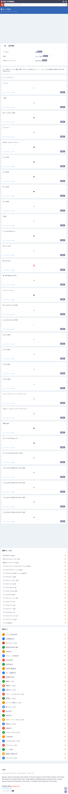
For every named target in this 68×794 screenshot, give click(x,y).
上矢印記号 (9, 660)
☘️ (3, 758)
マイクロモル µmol (9, 594)
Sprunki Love (20, 781)
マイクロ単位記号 (11, 634)
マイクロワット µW (9, 609)
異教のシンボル (11, 685)
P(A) (3, 715)
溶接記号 (9, 728)
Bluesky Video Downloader (11, 777)
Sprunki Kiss (12, 781)
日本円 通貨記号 (11, 668)
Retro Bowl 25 (7, 779)
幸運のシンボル (11, 698)
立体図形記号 (10, 639)
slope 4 (23, 779)
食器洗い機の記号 (11, 754)
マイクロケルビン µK (9, 587)
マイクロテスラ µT (9, 601)
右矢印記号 (9, 664)
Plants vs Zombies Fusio (33, 781)
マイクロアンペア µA (9, 619)
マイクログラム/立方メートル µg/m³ (14, 573)
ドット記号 (9, 749)
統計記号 (9, 715)
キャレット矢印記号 (12, 656)
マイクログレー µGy (9, 577)
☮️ (3, 745)
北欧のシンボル (11, 690)
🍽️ (3, 754)
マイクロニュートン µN (10, 598)
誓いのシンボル (11, 707)
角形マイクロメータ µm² (11, 562)
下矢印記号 (9, 737)
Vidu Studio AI (25, 777)
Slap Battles (31, 779)
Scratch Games (36, 777)
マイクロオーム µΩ (9, 605)
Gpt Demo (14, 773)
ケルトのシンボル (11, 758)
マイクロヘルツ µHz (9, 584)
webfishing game (40, 779)
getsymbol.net (15, 786)
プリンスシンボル (11, 745)
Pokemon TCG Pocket (49, 781)
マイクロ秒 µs (7, 623)
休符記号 (9, 651)
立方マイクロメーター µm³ (11, 559)
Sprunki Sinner (52, 779)
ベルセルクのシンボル (13, 741)
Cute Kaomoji (6, 773)
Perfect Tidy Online (57, 777)
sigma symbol (22, 773)
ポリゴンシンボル (12, 11)
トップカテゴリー (9, 77)
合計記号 (9, 711)
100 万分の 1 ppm (8, 555)
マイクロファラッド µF (10, 616)
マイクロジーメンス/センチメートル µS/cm (17, 566)
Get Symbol (9, 2)
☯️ (3, 685)
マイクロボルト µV (9, 612)
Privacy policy (7, 788)
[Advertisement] (34, 29)
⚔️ (3, 732)
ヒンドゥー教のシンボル (13, 703)
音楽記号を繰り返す (12, 647)
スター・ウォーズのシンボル (15, 720)
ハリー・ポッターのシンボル (15, 694)
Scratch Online (46, 777)
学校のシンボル (11, 724)
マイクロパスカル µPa (10, 591)
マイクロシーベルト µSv (11, 580)
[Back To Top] (65, 791)
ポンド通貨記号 (11, 673)
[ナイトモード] (65, 788)
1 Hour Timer (30, 773)
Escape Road (16, 779)
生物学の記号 (10, 677)
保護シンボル (10, 681)
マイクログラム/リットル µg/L (12, 570)
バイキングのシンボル (13, 732)
